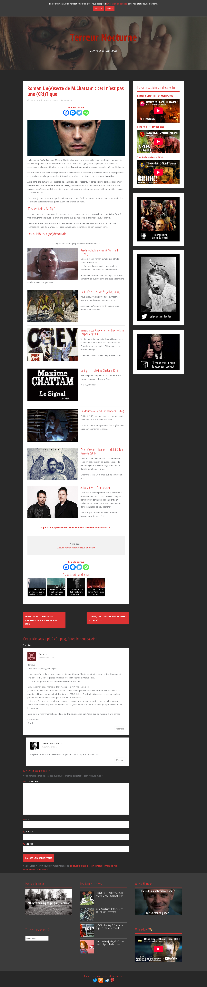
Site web (29, 843)
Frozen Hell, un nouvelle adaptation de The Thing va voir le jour (42, 620)
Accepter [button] (99, 8)
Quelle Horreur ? (144, 883)
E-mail (29, 831)
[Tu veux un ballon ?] (112, 980)
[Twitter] (79, 113)
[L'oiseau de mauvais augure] (95, 980)
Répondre (120, 729)
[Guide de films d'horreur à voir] (158, 902)
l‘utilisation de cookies (116, 3)
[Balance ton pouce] (158, 351)
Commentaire (32, 781)
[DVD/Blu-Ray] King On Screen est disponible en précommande (109, 926)
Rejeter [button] (110, 8)
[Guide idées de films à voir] (158, 219)
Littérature (67, 100)
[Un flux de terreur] (101, 980)
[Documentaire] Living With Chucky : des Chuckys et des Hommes (110, 943)
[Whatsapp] (86, 113)
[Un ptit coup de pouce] (106, 980)
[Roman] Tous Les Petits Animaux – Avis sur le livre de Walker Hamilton (110, 894)
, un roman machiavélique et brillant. (76, 547)
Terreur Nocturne (103, 37)
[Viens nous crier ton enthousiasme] (158, 287)
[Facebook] (66, 113)
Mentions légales (109, 976)
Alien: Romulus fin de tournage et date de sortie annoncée (109, 910)
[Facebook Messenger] (73, 113)
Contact (120, 976)
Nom (28, 819)
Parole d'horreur (34, 883)
